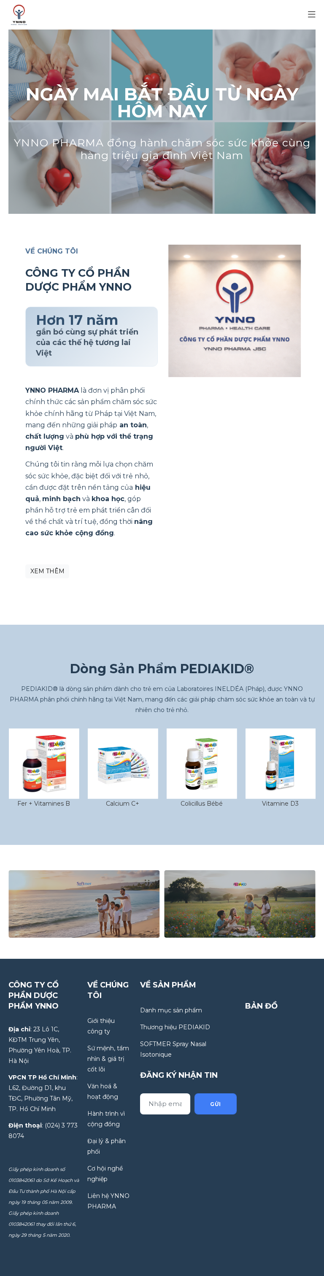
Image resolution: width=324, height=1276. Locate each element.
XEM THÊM (47, 571)
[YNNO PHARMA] (19, 14)
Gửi (215, 1104)
